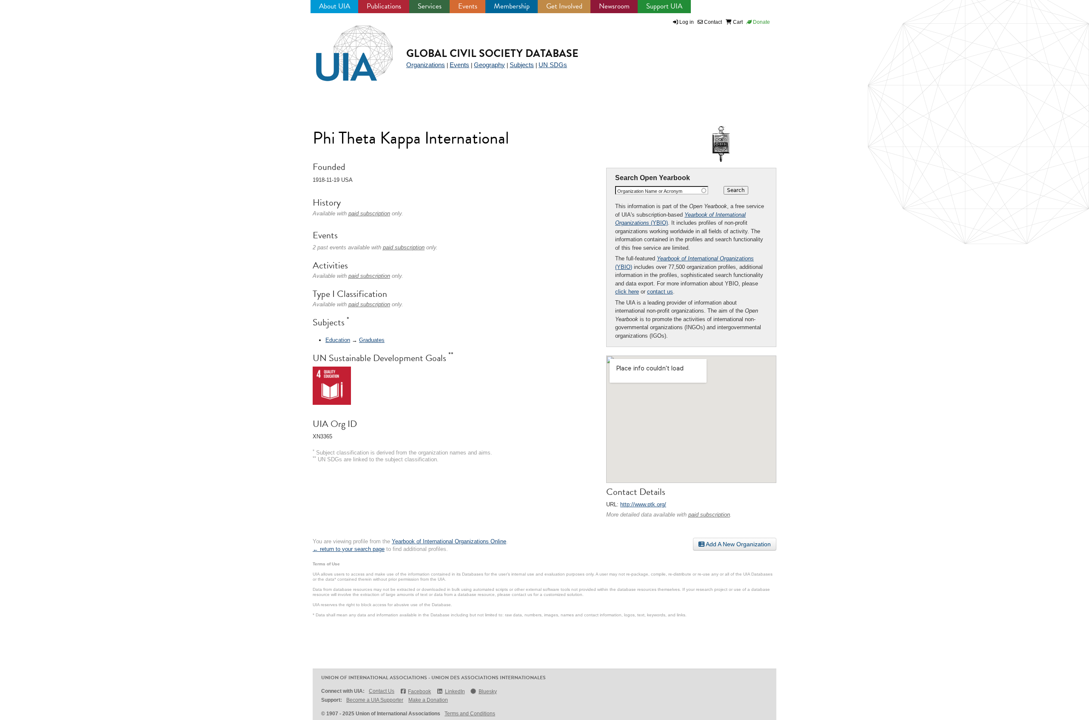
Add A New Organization (737, 544)
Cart (737, 22)
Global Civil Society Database (492, 53)
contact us (660, 291)
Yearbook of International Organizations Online (449, 541)
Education (337, 340)
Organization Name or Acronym (649, 191)
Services (430, 6)
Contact (712, 22)
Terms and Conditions (470, 714)
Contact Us (381, 691)
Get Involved (564, 6)
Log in (686, 22)
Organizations (425, 64)
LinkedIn (455, 692)
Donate (761, 22)
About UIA (334, 6)
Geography (489, 64)
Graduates (372, 340)
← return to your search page (349, 549)
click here (627, 291)
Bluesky (488, 692)
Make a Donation (428, 700)
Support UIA (664, 6)
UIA (344, 48)
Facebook (419, 692)
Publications (384, 6)
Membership (512, 6)
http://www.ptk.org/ (643, 504)
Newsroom (614, 6)
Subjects (522, 64)
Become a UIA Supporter (374, 700)
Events (467, 6)
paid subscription (709, 514)
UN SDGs (553, 64)
